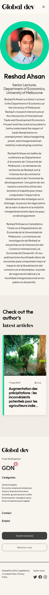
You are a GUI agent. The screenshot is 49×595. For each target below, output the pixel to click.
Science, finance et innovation (15, 491)
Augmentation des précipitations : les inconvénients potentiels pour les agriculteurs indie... (23, 397)
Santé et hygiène (9, 484)
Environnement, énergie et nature (16, 498)
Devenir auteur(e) (24, 535)
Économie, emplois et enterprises (17, 488)
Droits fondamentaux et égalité (16, 501)
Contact (6, 512)
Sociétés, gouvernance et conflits (17, 494)
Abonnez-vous (24, 547)
